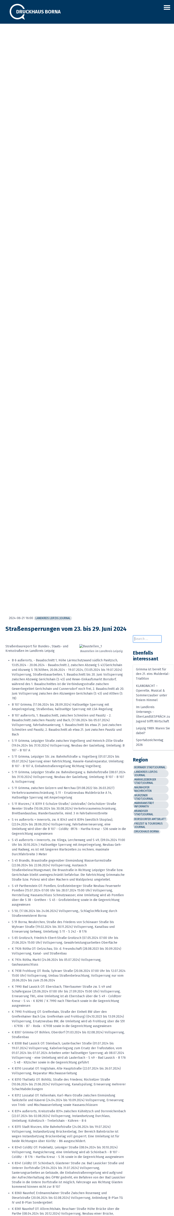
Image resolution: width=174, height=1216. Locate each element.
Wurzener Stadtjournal (143, 797)
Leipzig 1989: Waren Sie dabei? (153, 731)
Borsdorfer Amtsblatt (150, 819)
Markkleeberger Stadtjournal (145, 781)
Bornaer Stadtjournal (150, 767)
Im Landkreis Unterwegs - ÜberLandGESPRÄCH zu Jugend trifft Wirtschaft (153, 714)
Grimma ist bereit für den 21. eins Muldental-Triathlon (153, 674)
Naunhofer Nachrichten (143, 789)
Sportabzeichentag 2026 (149, 742)
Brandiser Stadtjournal (143, 812)
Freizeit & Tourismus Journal (148, 825)
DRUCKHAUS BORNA (146, 831)
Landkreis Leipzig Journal (53, 618)
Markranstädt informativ (144, 804)
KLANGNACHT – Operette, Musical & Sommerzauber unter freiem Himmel (151, 693)
